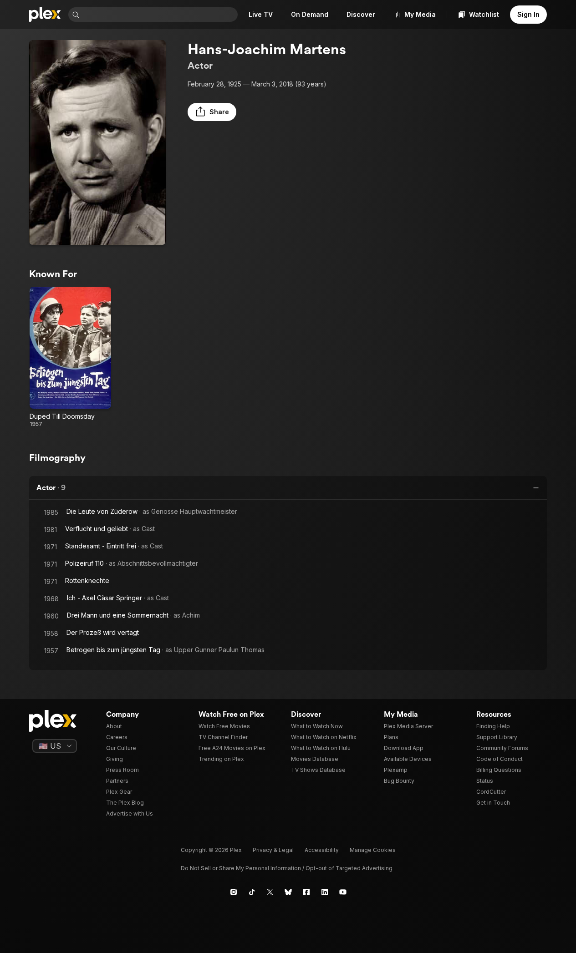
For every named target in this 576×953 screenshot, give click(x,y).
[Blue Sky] (288, 892)
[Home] (45, 14)
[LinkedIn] (325, 892)
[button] (212, 112)
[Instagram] (233, 892)
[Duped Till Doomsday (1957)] (70, 357)
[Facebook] (306, 892)
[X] (270, 892)
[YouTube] (343, 892)
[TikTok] (252, 892)
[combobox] (159, 14)
